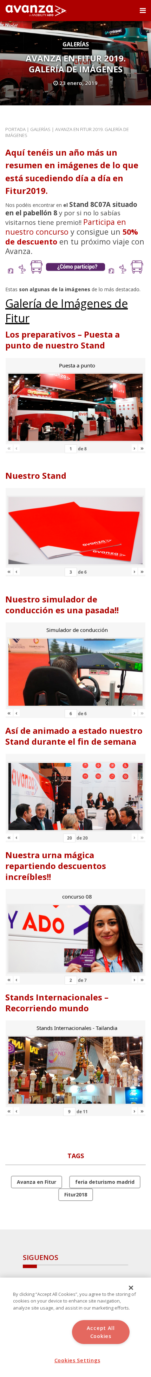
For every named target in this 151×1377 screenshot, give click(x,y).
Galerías (76, 44)
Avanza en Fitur (36, 1182)
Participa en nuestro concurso (65, 227)
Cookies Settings (77, 1360)
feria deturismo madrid (104, 1182)
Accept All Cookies (101, 1332)
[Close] (131, 1288)
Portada (15, 129)
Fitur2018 (75, 1194)
